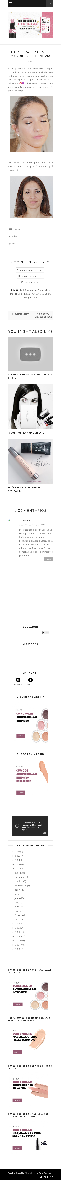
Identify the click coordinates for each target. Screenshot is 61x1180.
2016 (17, 923)
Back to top (44, 1177)
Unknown (25, 520)
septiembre (21, 885)
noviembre (21, 877)
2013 (17, 936)
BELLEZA (24, 290)
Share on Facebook (31, 270)
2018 (17, 864)
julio (17, 894)
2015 (17, 927)
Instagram (18, 684)
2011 (17, 944)
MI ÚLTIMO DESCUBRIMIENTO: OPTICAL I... (26, 489)
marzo (18, 911)
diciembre (20, 872)
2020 (18, 856)
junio (17, 898)
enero (18, 919)
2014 (17, 932)
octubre (19, 881)
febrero (19, 915)
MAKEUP (34, 290)
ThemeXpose (30, 1173)
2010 (17, 949)
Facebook (30, 684)
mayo (18, 902)
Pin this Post (32, 282)
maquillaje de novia (20, 293)
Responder (48, 559)
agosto (18, 889)
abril (17, 906)
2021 (17, 851)
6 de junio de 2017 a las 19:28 (32, 525)
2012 (17, 940)
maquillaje (45, 290)
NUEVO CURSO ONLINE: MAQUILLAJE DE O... (30, 376)
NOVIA (34, 293)
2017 (17, 868)
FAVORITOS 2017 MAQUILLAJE (26, 432)
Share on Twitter (32, 276)
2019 (17, 860)
